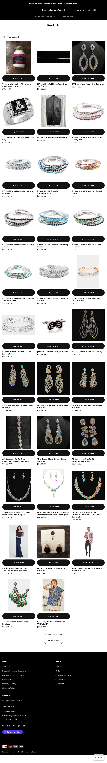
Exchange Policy (9, 684)
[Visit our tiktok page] (18, 725)
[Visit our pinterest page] (13, 725)
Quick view (19, 132)
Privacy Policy (61, 679)
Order (58, 671)
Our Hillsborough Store (44, 16)
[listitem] (53, 3)
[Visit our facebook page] (3, 725)
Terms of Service (62, 684)
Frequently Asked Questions (14, 671)
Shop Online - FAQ (63, 675)
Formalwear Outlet (53, 10)
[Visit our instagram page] (8, 725)
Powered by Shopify (9, 752)
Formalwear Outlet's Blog (13, 675)
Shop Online (67, 16)
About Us (6, 666)
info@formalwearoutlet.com (14, 701)
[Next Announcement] (90, 3)
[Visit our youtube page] (23, 725)
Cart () (92, 10)
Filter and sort (13, 37)
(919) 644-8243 (9, 706)
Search (80, 10)
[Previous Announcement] (17, 3)
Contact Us (7, 679)
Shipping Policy (8, 688)
